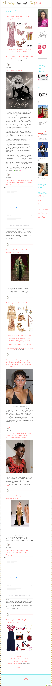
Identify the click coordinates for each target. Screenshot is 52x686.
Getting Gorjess (25, 682)
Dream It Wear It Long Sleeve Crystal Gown (19, 49)
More (7, 239)
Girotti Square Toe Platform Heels (19, 658)
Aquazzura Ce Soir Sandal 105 (19, 54)
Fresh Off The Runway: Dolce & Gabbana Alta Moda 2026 (42, 212)
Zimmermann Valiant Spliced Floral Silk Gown (19, 335)
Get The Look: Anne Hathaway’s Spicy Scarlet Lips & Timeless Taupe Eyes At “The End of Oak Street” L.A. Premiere (19, 183)
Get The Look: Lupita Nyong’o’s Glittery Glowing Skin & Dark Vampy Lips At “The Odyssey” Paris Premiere (19, 435)
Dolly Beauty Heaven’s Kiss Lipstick (17, 59)
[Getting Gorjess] (22, 5)
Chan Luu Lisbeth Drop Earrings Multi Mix (19, 338)
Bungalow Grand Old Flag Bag (19, 661)
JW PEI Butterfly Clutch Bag (19, 51)
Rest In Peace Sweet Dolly (15, 70)
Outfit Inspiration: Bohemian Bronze (18, 303)
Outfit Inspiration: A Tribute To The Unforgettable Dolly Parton (42, 197)
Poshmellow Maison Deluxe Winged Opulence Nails (19, 56)
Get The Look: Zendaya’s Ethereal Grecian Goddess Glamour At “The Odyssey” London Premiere (17, 553)
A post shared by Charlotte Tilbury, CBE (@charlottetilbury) (19, 595)
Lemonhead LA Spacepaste (14, 663)
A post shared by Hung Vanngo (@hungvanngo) (19, 225)
